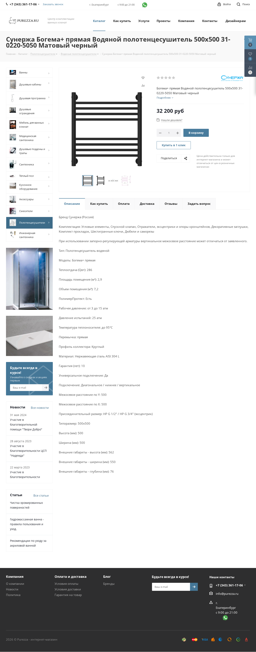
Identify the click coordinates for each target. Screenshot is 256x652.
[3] (166, 77)
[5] (174, 77)
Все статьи (41, 495)
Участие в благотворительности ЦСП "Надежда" (28, 450)
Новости (12, 589)
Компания (14, 576)
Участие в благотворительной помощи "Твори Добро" (26, 424)
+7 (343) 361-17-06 (229, 585)
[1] (158, 77)
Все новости (40, 408)
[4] (170, 77)
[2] (162, 77)
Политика (13, 595)
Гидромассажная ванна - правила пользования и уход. (27, 524)
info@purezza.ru (227, 594)
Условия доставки (68, 589)
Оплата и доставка (71, 576)
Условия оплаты (66, 584)
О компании (15, 584)
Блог (107, 576)
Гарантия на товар (68, 595)
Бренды (109, 584)
